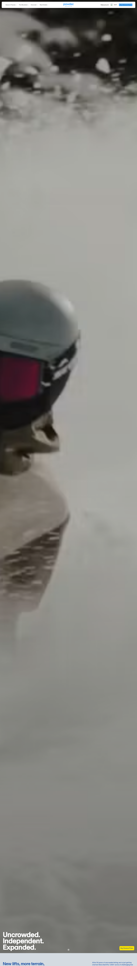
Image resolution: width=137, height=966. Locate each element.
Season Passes (11, 5)
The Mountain (23, 5)
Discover (33, 5)
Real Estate (43, 5)
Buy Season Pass (127, 948)
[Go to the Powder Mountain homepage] (68, 5)
